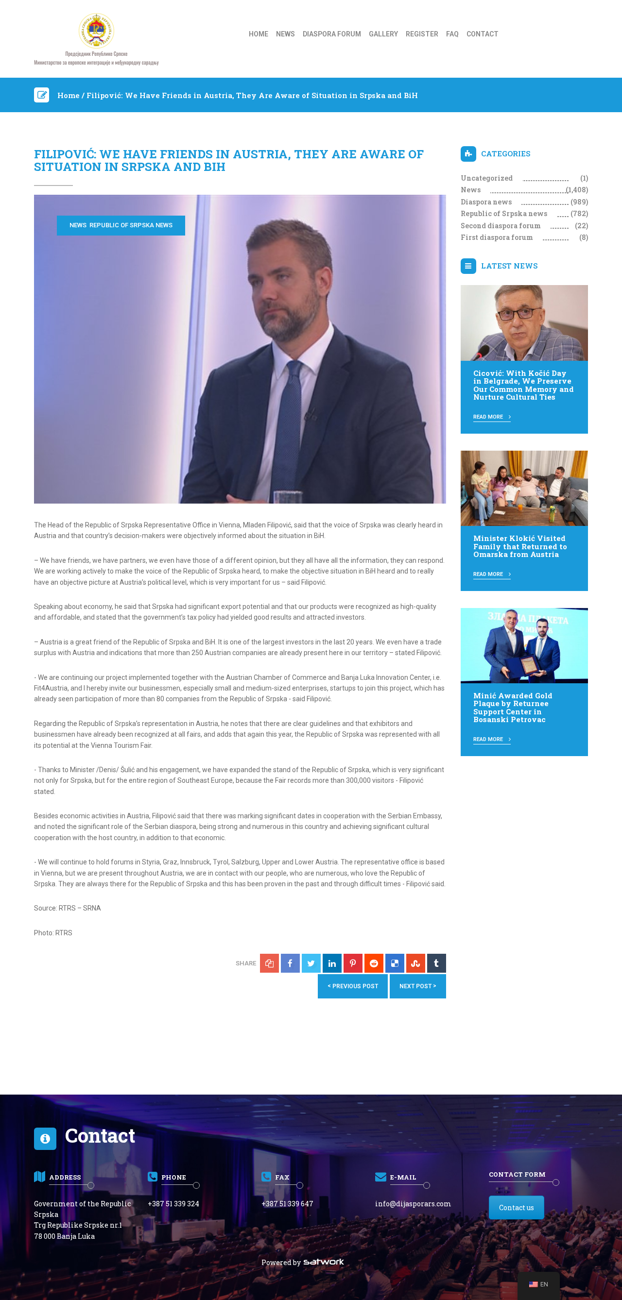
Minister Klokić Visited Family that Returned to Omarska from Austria (520, 546)
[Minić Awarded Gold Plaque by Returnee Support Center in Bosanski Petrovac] (524, 645)
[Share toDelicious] (394, 963)
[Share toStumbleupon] (415, 963)
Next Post (417, 986)
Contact (482, 34)
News (285, 34)
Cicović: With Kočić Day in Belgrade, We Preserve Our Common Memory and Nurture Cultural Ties (523, 385)
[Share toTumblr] (436, 963)
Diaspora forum (332, 34)
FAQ (452, 34)
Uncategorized (487, 178)
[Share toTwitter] (311, 963)
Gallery (383, 34)
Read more (488, 417)
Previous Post (353, 986)
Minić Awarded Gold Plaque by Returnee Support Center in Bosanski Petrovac (513, 708)
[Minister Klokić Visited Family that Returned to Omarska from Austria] (524, 487)
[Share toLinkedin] (332, 963)
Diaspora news (486, 201)
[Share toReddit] (373, 963)
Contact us (516, 1207)
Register (422, 34)
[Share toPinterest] (353, 963)
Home (258, 34)
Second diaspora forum (501, 225)
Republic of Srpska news (131, 225)
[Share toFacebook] (290, 963)
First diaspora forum (497, 237)
